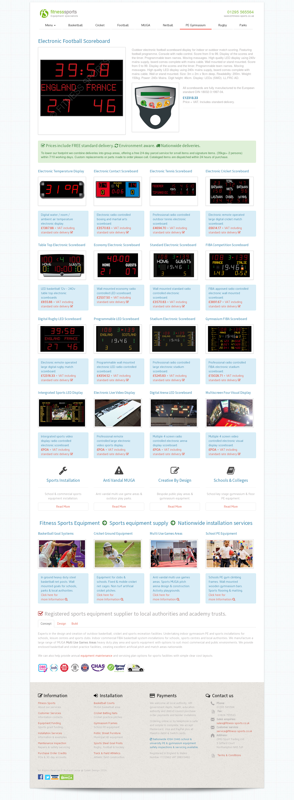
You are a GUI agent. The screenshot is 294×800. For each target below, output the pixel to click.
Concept (46, 623)
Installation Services (50, 733)
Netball (168, 25)
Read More (63, 506)
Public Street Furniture (107, 733)
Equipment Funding (49, 723)
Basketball (75, 25)
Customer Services (49, 713)
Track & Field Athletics (107, 753)
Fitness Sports (46, 703)
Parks (243, 25)
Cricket (100, 25)
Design (61, 623)
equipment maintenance (96, 655)
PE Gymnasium (196, 25)
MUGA (145, 25)
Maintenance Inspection (52, 743)
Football (123, 25)
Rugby (222, 25)
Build (75, 623)
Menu (49, 25)
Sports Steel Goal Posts (108, 743)
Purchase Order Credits (52, 753)
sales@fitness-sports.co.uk (233, 723)
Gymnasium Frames (105, 723)
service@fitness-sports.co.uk (234, 731)
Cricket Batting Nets (105, 713)
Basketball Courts (104, 703)
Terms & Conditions (229, 755)
